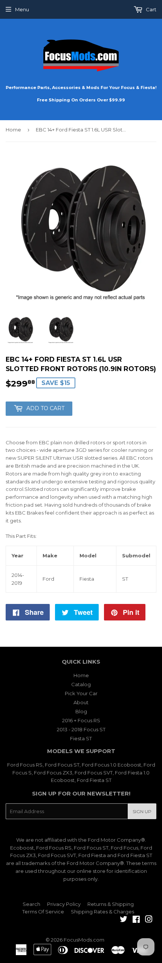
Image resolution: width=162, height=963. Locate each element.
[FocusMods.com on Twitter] (123, 920)
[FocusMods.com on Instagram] (149, 920)
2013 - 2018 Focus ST (81, 729)
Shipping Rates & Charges (102, 912)
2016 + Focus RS (81, 720)
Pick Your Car (81, 693)
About (81, 702)
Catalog (81, 684)
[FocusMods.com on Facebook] (136, 920)
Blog (81, 711)
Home (13, 130)
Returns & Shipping (110, 904)
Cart (150, 9)
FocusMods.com (84, 940)
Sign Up (142, 811)
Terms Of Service (43, 912)
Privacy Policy (64, 904)
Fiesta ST (81, 738)
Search (31, 904)
